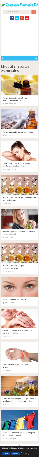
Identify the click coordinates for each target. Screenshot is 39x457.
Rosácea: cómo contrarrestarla (15, 300)
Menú (4, 58)
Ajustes (25, 453)
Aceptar (6, 453)
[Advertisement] (19, 40)
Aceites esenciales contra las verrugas (18, 132)
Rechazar (15, 453)
